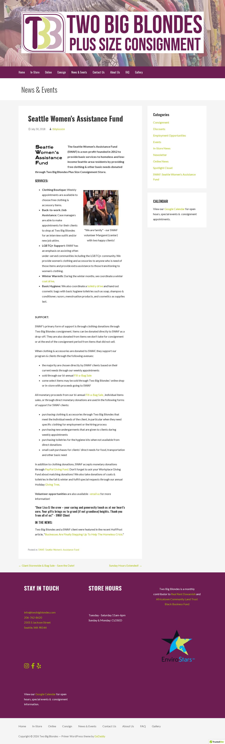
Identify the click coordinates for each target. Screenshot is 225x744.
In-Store (34, 72)
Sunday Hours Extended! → (125, 565)
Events (157, 142)
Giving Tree (52, 484)
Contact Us (99, 72)
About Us (115, 72)
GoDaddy (99, 736)
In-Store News (162, 148)
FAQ (127, 72)
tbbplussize (58, 129)
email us (95, 493)
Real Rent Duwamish (183, 594)
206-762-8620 (33, 617)
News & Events (79, 72)
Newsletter (160, 154)
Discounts (159, 129)
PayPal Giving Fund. (57, 469)
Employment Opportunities (169, 135)
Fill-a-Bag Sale (83, 375)
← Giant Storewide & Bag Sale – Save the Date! (46, 565)
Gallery (139, 72)
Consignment (161, 122)
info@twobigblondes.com (40, 612)
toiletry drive (95, 286)
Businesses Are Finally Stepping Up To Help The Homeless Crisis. (84, 534)
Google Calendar (174, 209)
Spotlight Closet (163, 167)
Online (48, 72)
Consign (61, 72)
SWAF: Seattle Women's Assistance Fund (58, 549)
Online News (161, 161)
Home (22, 72)
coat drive (48, 281)
